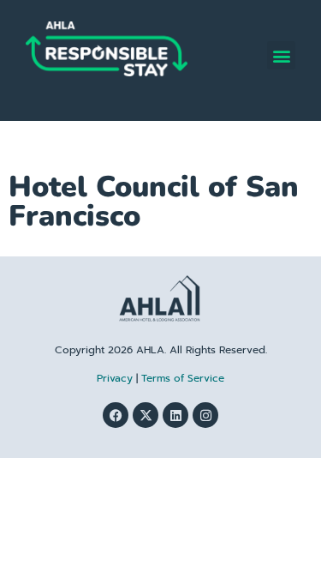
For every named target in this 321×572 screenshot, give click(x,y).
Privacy (115, 378)
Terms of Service (182, 378)
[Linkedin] (175, 415)
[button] (281, 55)
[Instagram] (205, 415)
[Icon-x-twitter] (145, 415)
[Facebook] (115, 415)
